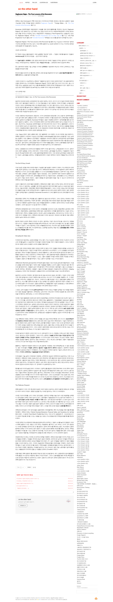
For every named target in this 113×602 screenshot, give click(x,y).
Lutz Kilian (79, 336)
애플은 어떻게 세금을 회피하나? (24, 483)
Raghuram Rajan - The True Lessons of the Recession (33, 14)
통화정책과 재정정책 (86, 65)
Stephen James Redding (83, 375)
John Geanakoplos (82, 319)
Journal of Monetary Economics (85, 133)
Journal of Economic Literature (85, 143)
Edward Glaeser (81, 387)
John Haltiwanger (81, 421)
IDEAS (79, 113)
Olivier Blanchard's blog (83, 257)
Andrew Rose (80, 274)
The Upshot (80, 182)
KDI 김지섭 (80, 221)
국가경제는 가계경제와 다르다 (23, 481)
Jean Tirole (80, 453)
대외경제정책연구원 (82, 501)
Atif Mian (79, 299)
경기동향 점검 (83, 80)
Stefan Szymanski (81, 474)
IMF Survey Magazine (82, 166)
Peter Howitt (80, 246)
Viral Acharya (80, 329)
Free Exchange (81, 177)
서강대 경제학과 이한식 (83, 459)
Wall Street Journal (82, 173)
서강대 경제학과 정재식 (83, 190)
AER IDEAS (80, 118)
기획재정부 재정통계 (82, 522)
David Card (80, 418)
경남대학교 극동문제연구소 (84, 549)
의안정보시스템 (81, 569)
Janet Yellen (80, 253)
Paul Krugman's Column (83, 357)
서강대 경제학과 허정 (82, 350)
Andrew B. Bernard (82, 371)
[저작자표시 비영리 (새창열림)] (34, 467)
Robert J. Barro (81, 241)
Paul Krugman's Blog (82, 359)
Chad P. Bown (80, 382)
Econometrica (80, 124)
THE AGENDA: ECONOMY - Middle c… (87, 484)
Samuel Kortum (81, 368)
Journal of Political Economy (84, 129)
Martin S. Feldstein (82, 258)
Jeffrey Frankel (81, 273)
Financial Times (81, 172)
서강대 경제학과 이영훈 (83, 471)
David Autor (80, 412)
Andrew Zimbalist (81, 473)
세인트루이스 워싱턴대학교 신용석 (86, 217)
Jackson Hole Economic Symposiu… (86, 156)
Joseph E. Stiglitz (81, 452)
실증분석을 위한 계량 (86, 53)
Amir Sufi (79, 301)
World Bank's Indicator (82, 527)
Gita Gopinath (80, 306)
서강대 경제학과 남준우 (83, 461)
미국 (82, 85)
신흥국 (82, 90)
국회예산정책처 (81, 509)
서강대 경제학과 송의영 (83, 348)
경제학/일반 (41, 16)
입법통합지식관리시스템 (83, 565)
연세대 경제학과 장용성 (83, 208)
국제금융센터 (80, 511)
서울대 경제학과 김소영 (83, 211)
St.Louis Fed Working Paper (84, 159)
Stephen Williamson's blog (83, 288)
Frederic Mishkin (81, 267)
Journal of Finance (81, 147)
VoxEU (79, 152)
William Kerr (80, 432)
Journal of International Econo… (85, 134)
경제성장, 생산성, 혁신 (87, 63)
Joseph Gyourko (81, 391)
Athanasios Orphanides (83, 333)
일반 (22, 475)
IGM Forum (80, 485)
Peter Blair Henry (81, 248)
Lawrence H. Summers (83, 262)
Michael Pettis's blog (82, 480)
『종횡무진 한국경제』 (21, 488)
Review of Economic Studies (84, 127)
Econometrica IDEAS (82, 126)
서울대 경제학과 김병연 (83, 213)
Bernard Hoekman (81, 384)
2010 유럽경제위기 (86, 75)
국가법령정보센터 (81, 563)
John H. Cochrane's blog (83, 292)
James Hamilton (81, 340)
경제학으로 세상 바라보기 (87, 55)
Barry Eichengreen (81, 260)
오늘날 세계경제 (85, 58)
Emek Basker (80, 426)
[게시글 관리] (23, 467)
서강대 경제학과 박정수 (83, 194)
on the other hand (27, 9)
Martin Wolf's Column (82, 478)
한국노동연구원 (81, 497)
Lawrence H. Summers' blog (84, 264)
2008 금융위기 (85, 73)
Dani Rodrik (80, 296)
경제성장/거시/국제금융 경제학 (85, 186)
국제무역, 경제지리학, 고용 (88, 60)
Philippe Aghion (81, 244)
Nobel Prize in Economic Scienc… (86, 111)
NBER (78, 150)
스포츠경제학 (80, 469)
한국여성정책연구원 (82, 507)
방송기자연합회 (81, 573)
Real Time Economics (82, 180)
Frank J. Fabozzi (81, 344)
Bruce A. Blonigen (81, 380)
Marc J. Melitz (80, 364)
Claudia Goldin (80, 416)
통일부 (78, 539)
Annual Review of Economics (84, 141)
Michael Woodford (81, 327)
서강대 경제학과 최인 (82, 463)
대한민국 (83, 83)
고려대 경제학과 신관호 (83, 206)
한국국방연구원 (81, 551)
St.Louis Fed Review (82, 157)
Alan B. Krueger (81, 271)
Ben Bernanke (80, 249)
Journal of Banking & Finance (84, 149)
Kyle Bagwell (80, 377)
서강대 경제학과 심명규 (83, 200)
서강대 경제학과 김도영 (83, 444)
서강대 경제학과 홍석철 (83, 446)
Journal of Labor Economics (84, 138)
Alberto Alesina (81, 315)
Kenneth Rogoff (81, 276)
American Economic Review (84, 117)
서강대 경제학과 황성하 (83, 448)
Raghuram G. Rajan (82, 281)
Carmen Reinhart (81, 278)
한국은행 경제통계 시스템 (83, 524)
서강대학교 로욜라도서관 (83, 109)
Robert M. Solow (81, 228)
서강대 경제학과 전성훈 (83, 439)
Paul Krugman (80, 356)
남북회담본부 (80, 543)
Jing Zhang (80, 320)
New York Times (81, 175)
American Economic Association (85, 115)
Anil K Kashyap (81, 294)
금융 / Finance (80, 342)
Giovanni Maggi (81, 386)
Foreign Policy (80, 557)
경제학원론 (84, 50)
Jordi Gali (79, 303)
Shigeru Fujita (80, 430)
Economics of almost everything (85, 533)
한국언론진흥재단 (81, 575)
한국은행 (79, 489)
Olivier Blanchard (81, 255)
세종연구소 (80, 545)
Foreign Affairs (80, 555)
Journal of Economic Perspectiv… (85, 131)
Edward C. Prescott (82, 232)
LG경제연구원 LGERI (82, 513)
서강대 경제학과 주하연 (83, 450)
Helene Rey (80, 297)
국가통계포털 (80, 520)
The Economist (81, 170)
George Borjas (80, 419)
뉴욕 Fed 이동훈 (81, 219)
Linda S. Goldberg (81, 308)
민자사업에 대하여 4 (21, 485)
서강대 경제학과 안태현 (83, 395)
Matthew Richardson (82, 331)
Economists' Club (81, 482)
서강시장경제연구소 (82, 107)
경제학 (18, 475)
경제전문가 (80, 476)
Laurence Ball (80, 311)
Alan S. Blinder (81, 269)
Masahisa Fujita (81, 389)
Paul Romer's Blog (81, 239)
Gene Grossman (81, 363)
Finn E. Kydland (81, 234)
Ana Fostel (80, 317)
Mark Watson (80, 467)
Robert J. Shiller (81, 283)
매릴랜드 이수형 (81, 403)
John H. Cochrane (81, 290)
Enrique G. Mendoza (82, 285)
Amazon (79, 583)
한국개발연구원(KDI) (82, 495)
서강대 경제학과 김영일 (83, 397)
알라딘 (78, 581)
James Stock (80, 465)
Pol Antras (79, 366)
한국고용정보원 (81, 505)
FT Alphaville (80, 179)
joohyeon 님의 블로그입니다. (26, 502)
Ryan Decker (80, 425)
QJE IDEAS (80, 122)
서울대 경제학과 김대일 (83, 401)
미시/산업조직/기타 (82, 435)
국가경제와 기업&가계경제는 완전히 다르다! (26, 478)
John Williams (80, 313)
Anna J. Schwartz (81, 226)
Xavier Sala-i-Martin (82, 242)
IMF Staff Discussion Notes (84, 163)
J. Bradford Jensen (82, 373)
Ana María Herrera (81, 338)
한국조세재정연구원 (82, 499)
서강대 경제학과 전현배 (83, 442)
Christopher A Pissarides (83, 411)
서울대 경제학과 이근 (82, 215)
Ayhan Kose (80, 324)
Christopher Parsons (82, 434)
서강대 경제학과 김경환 (83, 352)
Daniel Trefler (80, 370)
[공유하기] (21, 467)
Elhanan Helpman (81, 361)
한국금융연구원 (81, 503)
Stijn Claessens (81, 322)
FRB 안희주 (80, 405)
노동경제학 (80, 393)
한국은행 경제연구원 (82, 491)
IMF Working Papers (82, 164)
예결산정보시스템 (81, 571)
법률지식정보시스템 (82, 567)
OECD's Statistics (81, 529)
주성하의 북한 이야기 (82, 559)
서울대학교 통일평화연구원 (84, 547)
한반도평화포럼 (81, 553)
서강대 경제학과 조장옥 (83, 188)
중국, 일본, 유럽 (85, 88)
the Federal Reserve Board (84, 154)
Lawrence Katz (81, 414)
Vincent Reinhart (81, 280)
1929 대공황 (84, 68)
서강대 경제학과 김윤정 (83, 198)
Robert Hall (80, 428)
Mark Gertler (80, 304)
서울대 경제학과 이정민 (83, 399)
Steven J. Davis (81, 423)
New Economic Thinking (83, 487)
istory (32, 599)
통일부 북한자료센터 (82, 541)
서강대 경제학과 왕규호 (83, 437)
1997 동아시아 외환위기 (87, 70)
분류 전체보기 (84, 45)
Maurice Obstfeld (81, 265)
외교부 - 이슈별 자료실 (83, 537)
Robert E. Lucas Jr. (82, 230)
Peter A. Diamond (81, 407)
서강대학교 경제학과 (82, 105)
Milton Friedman (81, 225)
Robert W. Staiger (81, 379)
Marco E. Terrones (81, 326)
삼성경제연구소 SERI (82, 515)
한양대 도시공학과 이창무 (83, 354)
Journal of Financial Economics (85, 145)
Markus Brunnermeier (82, 310)
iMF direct (79, 168)
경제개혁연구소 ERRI (82, 518)
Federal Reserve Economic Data (85, 526)
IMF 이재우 (80, 223)
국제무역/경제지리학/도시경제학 (85, 345)
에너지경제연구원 (81, 561)
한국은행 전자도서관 (82, 493)
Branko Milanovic (81, 455)
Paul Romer (80, 237)
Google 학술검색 (81, 535)
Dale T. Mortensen (81, 409)
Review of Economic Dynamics (85, 140)
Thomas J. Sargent (82, 235)
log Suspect (51, 599)
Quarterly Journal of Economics (85, 120)
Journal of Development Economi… (86, 136)
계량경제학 (80, 457)
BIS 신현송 (80, 204)
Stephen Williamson (82, 287)
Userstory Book (81, 579)
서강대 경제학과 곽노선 (83, 192)
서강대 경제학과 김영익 (83, 202)
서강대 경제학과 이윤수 (83, 196)
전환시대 (79, 531)
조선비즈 (79, 184)
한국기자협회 (80, 577)
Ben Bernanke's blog (82, 251)
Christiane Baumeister (82, 334)
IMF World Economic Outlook (84, 161)
